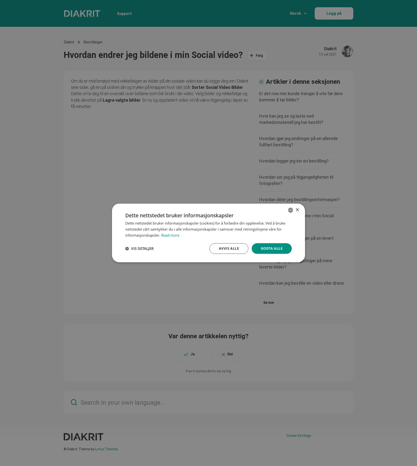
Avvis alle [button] (229, 248)
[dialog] (208, 233)
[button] (139, 248)
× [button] (297, 210)
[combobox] (290, 210)
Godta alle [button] (272, 248)
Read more (170, 235)
